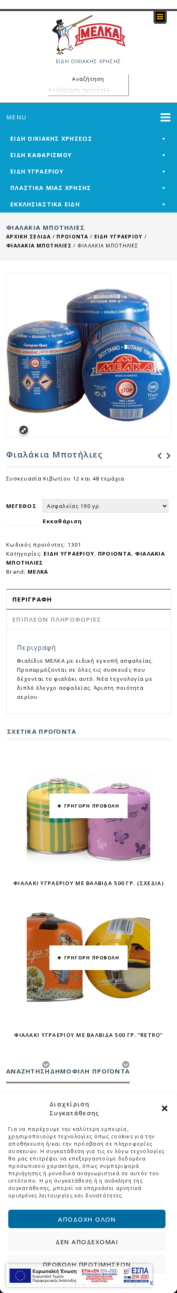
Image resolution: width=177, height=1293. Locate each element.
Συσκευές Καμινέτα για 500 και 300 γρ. (157, 455)
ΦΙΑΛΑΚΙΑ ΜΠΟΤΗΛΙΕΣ (39, 245)
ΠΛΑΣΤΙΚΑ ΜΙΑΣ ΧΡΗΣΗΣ (50, 188)
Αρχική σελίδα (28, 236)
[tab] (88, 599)
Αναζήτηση (121, 89)
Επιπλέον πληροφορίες (57, 619)
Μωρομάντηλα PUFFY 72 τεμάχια (166, 455)
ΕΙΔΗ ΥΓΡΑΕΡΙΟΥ (36, 171)
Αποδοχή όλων (87, 1219)
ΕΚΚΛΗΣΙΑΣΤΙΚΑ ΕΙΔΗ (45, 204)
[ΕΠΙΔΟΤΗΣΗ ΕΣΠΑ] (79, 1275)
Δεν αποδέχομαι (87, 1242)
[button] (165, 1108)
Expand (24, 430)
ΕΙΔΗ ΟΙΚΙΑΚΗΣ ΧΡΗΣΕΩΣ (51, 138)
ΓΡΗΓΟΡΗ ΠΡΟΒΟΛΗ (92, 806)
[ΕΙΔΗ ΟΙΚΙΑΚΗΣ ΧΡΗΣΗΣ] (88, 34)
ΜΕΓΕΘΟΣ (21, 506)
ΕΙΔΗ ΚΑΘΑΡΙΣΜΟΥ (41, 155)
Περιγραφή (32, 599)
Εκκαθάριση (62, 521)
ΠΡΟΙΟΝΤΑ (72, 236)
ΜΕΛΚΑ (38, 571)
